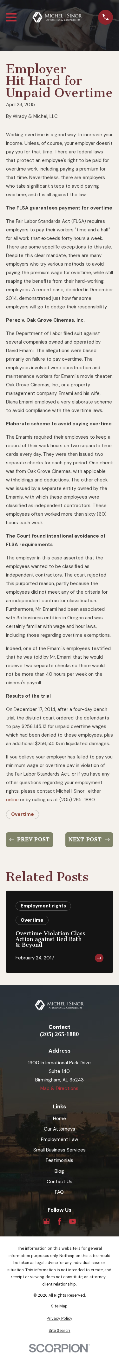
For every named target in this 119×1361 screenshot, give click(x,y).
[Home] (57, 17)
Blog (59, 1171)
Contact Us (59, 1181)
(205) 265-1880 (59, 1034)
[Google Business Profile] (46, 1221)
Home (59, 1118)
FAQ (59, 1192)
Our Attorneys (59, 1129)
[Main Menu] (11, 17)
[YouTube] (72, 1221)
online (12, 800)
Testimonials (59, 1160)
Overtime (22, 814)
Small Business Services (59, 1150)
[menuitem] (59, 1306)
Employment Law (59, 1139)
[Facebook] (59, 1221)
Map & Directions (59, 1088)
